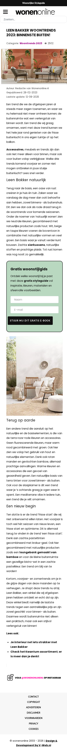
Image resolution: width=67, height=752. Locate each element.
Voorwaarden (33, 718)
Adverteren (33, 707)
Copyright (33, 702)
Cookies (33, 729)
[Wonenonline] (33, 11)
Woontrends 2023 (31, 43)
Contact (33, 696)
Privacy (33, 723)
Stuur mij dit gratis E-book (30, 320)
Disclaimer (33, 712)
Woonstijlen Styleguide (33, 3)
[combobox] (33, 19)
